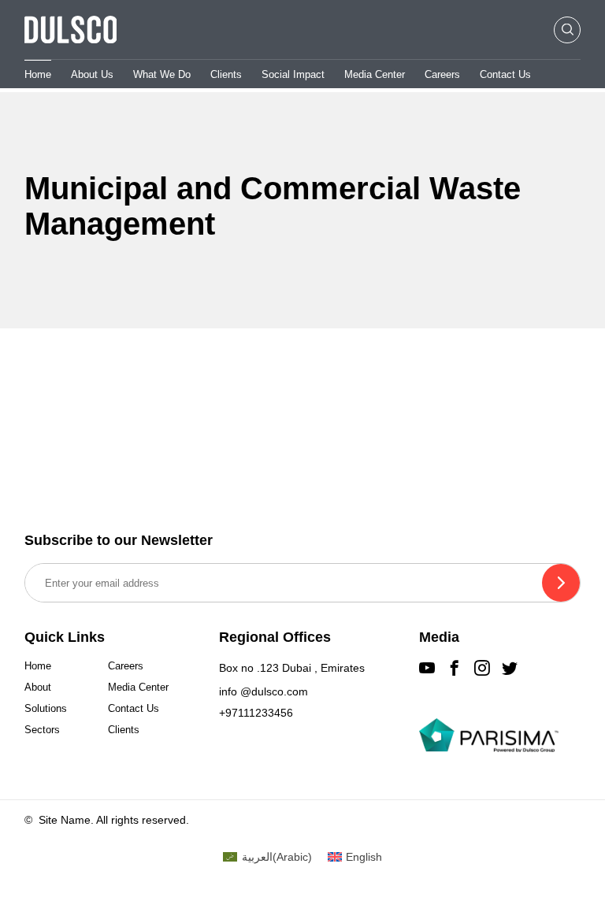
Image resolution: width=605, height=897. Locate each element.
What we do (162, 74)
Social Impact (293, 74)
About (37, 687)
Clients (226, 74)
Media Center (374, 74)
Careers (442, 74)
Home (37, 74)
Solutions (45, 708)
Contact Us (505, 74)
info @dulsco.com (263, 691)
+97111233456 (256, 712)
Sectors (42, 730)
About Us (92, 74)
